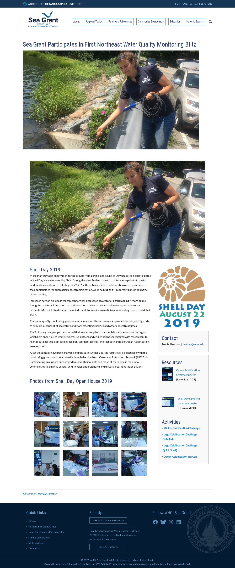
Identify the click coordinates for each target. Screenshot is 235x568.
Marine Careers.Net (39, 537)
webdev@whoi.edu (143, 564)
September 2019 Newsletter (39, 493)
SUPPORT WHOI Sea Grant (193, 3)
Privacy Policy (139, 560)
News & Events (194, 21)
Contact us (35, 548)
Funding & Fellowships (120, 21)
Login (151, 560)
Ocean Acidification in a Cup (180, 456)
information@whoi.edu (79, 564)
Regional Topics (94, 21)
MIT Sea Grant (37, 543)
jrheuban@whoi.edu (192, 344)
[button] (108, 520)
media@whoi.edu (182, 564)
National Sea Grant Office (42, 526)
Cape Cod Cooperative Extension (47, 532)
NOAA (32, 521)
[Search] (209, 19)
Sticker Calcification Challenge (182, 428)
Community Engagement (151, 21)
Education (175, 21)
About (76, 21)
